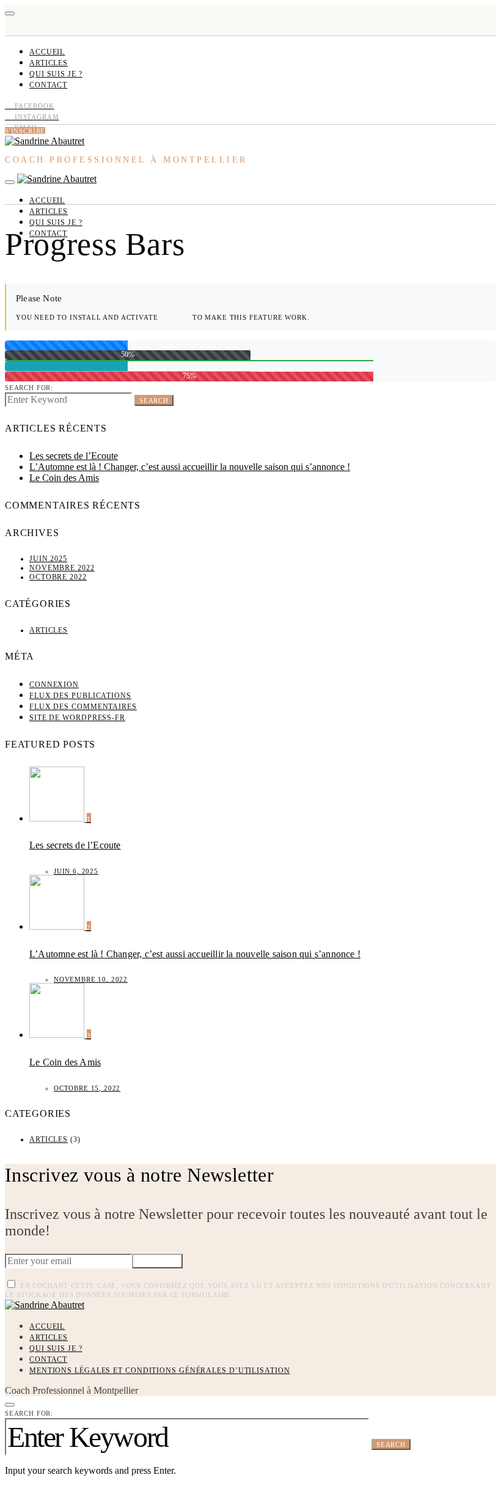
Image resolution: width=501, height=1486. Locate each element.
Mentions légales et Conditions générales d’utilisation (159, 1370)
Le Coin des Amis (64, 478)
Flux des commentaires (83, 706)
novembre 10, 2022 (91, 979)
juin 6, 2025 (76, 871)
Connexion (54, 684)
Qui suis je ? (55, 74)
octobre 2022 (58, 577)
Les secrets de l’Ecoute (73, 456)
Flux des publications (80, 695)
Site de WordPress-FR (77, 717)
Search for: (29, 387)
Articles (48, 63)
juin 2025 (48, 558)
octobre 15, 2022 (87, 1088)
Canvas (175, 317)
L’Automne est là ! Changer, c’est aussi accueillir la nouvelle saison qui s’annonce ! (189, 467)
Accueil (47, 52)
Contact (48, 85)
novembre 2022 (62, 568)
